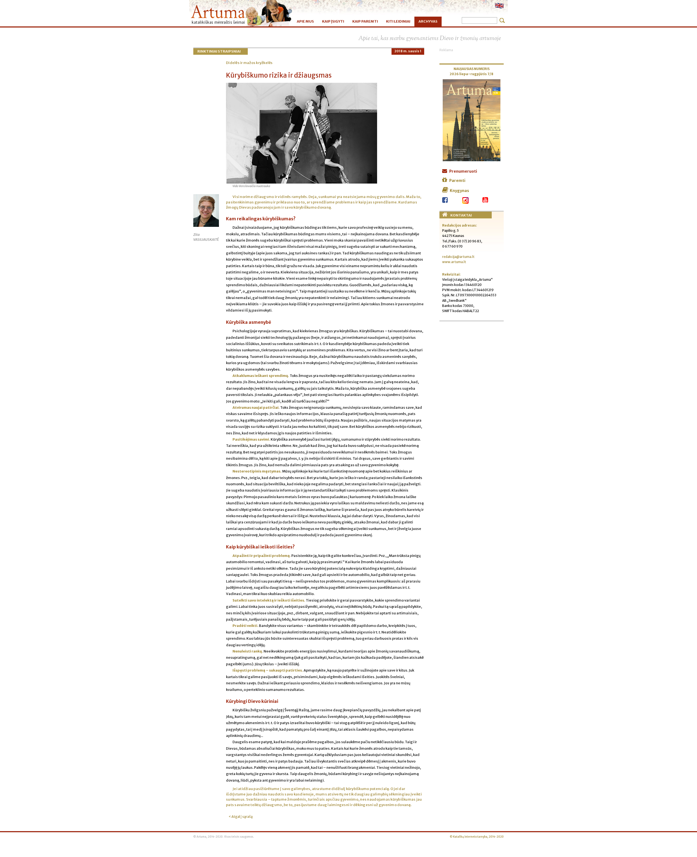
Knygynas (459, 190)
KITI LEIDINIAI (398, 21)
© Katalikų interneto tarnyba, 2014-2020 (477, 836)
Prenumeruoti (463, 171)
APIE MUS (305, 21)
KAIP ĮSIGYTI (333, 21)
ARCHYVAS (428, 21)
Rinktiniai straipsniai (219, 51)
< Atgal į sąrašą (241, 817)
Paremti (457, 180)
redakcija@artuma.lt (458, 257)
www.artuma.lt (454, 262)
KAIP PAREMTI (365, 21)
